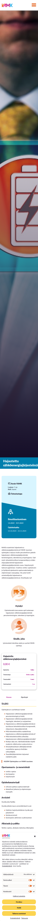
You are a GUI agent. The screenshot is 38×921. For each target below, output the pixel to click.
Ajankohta (6, 670)
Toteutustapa (7, 675)
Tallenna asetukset (19, 913)
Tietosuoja (24, 918)
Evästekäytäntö (7, 866)
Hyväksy (19, 902)
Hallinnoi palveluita (19, 896)
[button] (35, 836)
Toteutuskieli (6, 679)
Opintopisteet (7, 684)
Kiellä (19, 908)
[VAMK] (7, 6)
